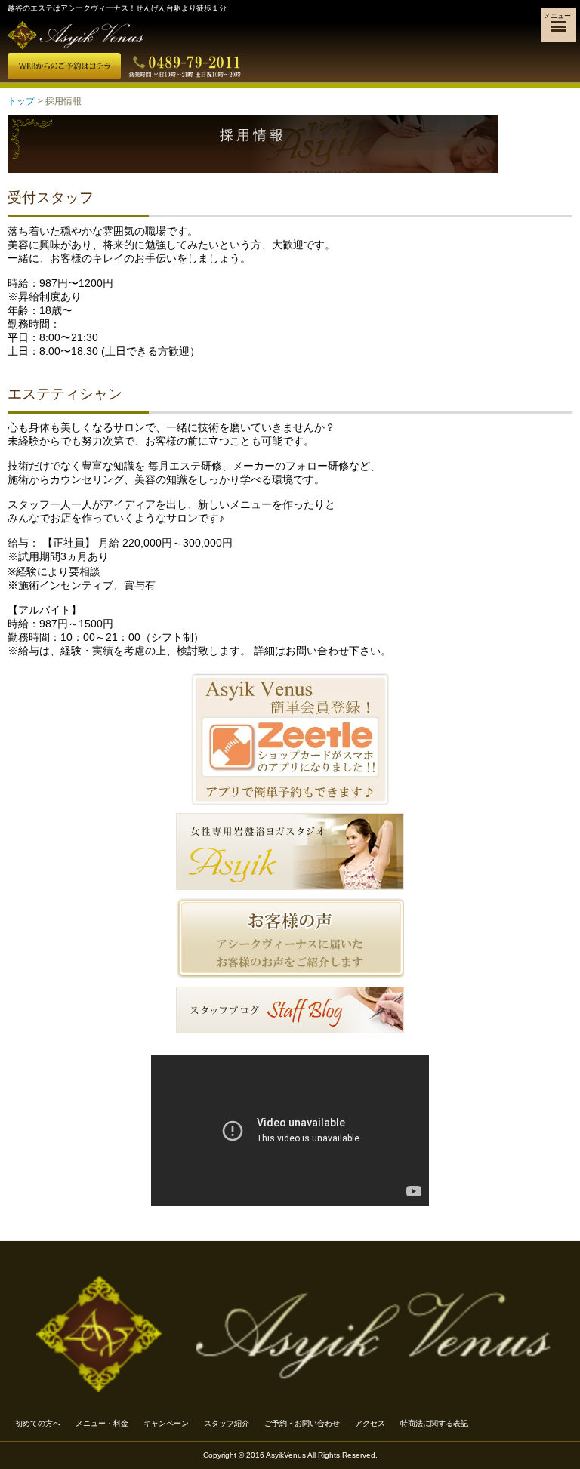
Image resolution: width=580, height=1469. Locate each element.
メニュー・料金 (102, 1423)
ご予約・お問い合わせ (302, 1423)
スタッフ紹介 (226, 1423)
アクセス (370, 1423)
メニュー (557, 16)
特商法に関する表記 (434, 1423)
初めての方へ (37, 1423)
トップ (21, 101)
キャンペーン (166, 1423)
